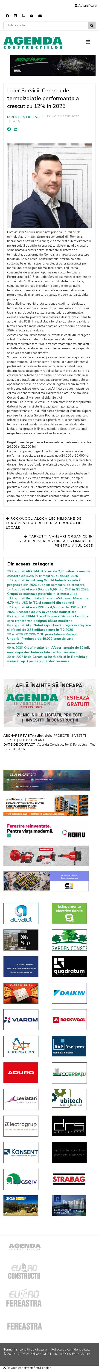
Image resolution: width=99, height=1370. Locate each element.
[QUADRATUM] (72, 966)
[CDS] (72, 1152)
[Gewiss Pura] (24, 993)
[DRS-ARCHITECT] (72, 1126)
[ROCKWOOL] (72, 1019)
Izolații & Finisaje (24, 117)
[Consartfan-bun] (24, 1046)
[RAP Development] (72, 1046)
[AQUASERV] (24, 1179)
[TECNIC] (24, 966)
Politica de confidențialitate (70, 1349)
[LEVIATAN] (24, 1099)
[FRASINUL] (72, 1205)
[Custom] (23, 16)
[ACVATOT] (24, 913)
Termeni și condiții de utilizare (25, 1349)
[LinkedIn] (15, 129)
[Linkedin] (15, 16)
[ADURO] (24, 1072)
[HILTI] (46, 856)
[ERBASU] (72, 1072)
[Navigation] (91, 42)
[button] (86, 5)
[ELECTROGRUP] (24, 1126)
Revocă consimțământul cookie (28, 1368)
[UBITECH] (72, 1099)
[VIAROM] (24, 1019)
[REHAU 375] (46, 830)
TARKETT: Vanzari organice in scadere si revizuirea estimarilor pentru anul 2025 (56, 541)
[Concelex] (46, 881)
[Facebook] (7, 16)
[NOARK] (72, 913)
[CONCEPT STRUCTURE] (24, 940)
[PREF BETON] (46, 805)
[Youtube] (31, 16)
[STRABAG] (72, 1179)
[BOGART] (53, 65)
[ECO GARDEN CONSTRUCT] (72, 940)
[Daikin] (72, 993)
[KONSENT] (24, 1152)
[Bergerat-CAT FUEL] (24, 1205)
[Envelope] (40, 16)
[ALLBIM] (46, 780)
